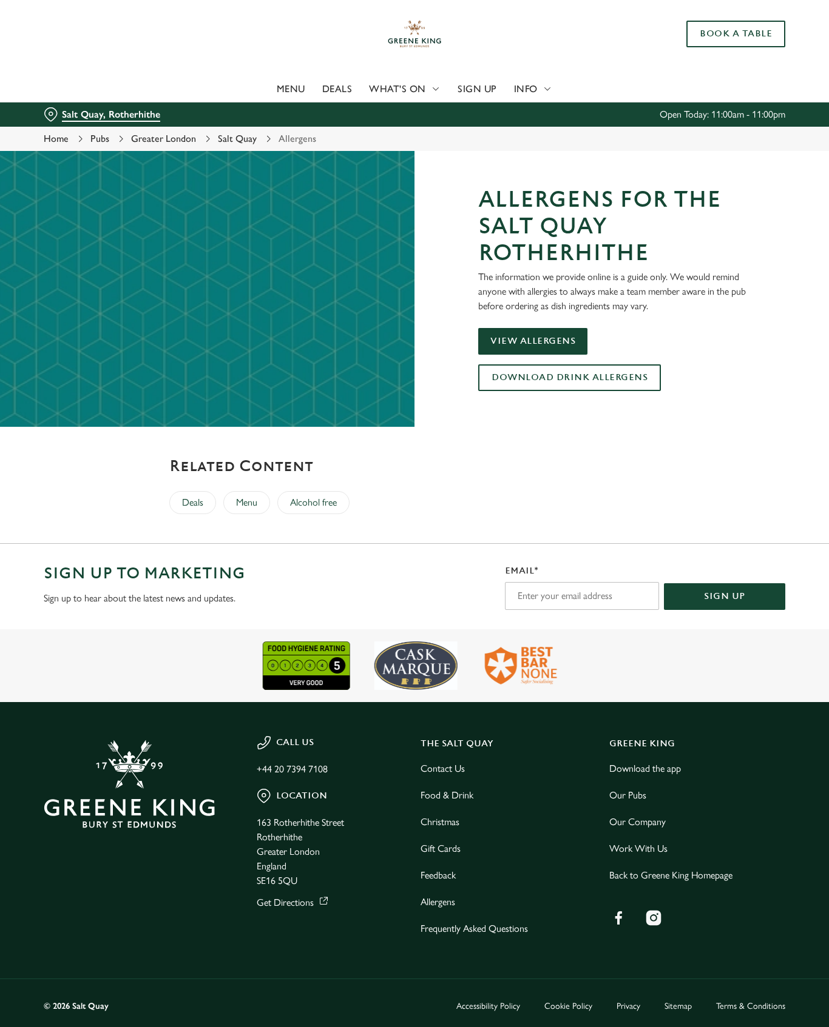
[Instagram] (654, 918)
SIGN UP (724, 596)
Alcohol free (313, 502)
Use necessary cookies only (728, 72)
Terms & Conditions (750, 1006)
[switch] (348, 136)
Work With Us (638, 848)
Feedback (438, 875)
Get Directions (285, 902)
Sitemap (678, 1006)
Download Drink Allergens (570, 377)
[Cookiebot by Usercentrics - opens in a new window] (78, 137)
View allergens (532, 341)
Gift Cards (441, 848)
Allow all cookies (727, 32)
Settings (622, 137)
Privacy (628, 1006)
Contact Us (443, 768)
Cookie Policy (568, 1006)
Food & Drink (447, 795)
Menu (246, 502)
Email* (521, 571)
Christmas (440, 822)
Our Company (637, 822)
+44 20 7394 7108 (292, 769)
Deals (192, 502)
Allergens (438, 902)
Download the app (645, 768)
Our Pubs (627, 795)
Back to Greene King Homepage (671, 875)
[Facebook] (618, 918)
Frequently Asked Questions (474, 928)
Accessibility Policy (488, 1006)
